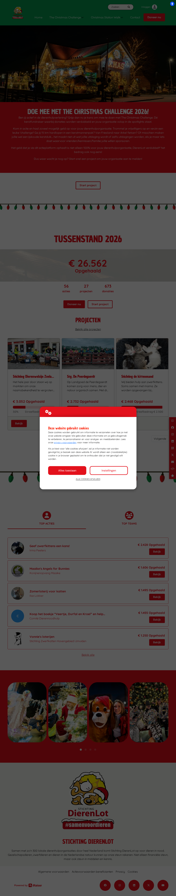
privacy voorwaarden (65, 442)
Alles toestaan (67, 470)
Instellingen (109, 470)
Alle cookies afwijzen (88, 479)
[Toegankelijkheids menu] (172, 4)
